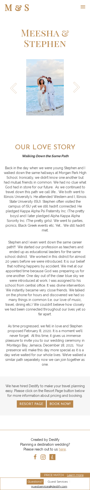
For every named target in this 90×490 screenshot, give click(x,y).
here (62, 449)
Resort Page (31, 404)
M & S (17, 7)
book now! (60, 404)
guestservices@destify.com (49, 486)
